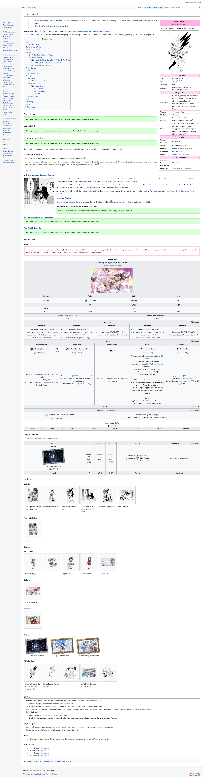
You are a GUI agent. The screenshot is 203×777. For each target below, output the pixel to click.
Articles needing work (42, 761)
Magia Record (111, 718)
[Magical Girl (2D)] (70, 562)
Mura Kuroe (176, 163)
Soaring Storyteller (106, 262)
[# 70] (33, 529)
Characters (55, 761)
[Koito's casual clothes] (52, 495)
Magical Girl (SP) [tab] (167, 28)
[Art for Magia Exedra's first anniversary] (89, 672)
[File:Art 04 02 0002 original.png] (62, 646)
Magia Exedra (65, 198)
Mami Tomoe (170, 191)
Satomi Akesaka (186, 168)
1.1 (33, 747)
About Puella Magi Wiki (40, 774)
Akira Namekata (88, 181)
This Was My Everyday (33, 228)
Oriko (103, 187)
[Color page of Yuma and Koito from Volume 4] (33, 495)
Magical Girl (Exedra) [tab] (185, 28)
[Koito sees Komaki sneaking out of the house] (89, 495)
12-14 (174, 81)
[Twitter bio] (108, 562)
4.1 (33, 755)
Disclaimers (53, 774)
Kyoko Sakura (181, 191)
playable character (75, 202)
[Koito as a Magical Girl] (108, 495)
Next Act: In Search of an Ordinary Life (53, 26)
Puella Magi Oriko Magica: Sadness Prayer (95, 31)
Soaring (115, 202)
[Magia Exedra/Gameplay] (44, 300)
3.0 (30, 752)
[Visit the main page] (10, 9)
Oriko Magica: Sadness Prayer (40, 175)
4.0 (30, 755)
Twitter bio (102, 574)
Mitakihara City (177, 151)
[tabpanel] (179, 52)
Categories (28, 761)
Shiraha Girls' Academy (181, 154)
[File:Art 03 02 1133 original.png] (53, 456)
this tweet (44, 748)
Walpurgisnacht (91, 165)
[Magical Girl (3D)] (33, 562)
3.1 (33, 752)
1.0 (30, 747)
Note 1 (179, 80)
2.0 (30, 750)
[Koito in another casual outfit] (70, 495)
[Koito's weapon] (127, 495)
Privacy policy (27, 774)
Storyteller (122, 202)
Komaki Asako (177, 148)
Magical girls (66, 761)
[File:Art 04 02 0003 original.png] (88, 646)
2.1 (33, 750)
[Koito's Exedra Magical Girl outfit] (52, 673)
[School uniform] (89, 562)
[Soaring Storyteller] (33, 591)
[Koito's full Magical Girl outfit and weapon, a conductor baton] (33, 673)
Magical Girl (183, 78)
